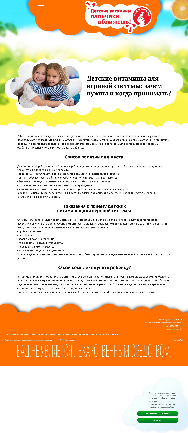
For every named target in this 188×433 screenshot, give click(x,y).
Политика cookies (67, 340)
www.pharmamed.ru (175, 329)
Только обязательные (158, 414)
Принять (157, 420)
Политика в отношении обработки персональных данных (29, 340)
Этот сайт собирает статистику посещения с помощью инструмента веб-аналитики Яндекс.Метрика (162, 395)
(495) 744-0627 (176, 326)
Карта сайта (178, 340)
